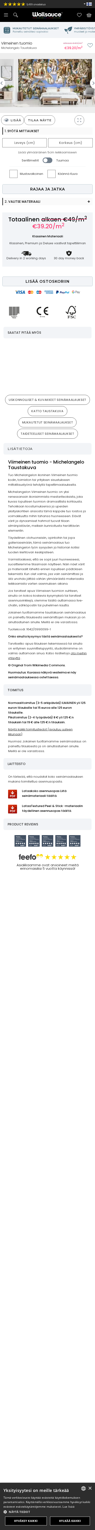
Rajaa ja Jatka (47, 189)
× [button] (90, 1488)
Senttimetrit (30, 160)
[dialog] (47, 1506)
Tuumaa (62, 160)
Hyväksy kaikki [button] (26, 1521)
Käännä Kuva (67, 174)
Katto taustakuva (47, 411)
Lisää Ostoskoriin (48, 281)
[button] (47, 1512)
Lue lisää (68, 1507)
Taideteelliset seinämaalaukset (47, 434)
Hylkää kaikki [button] (70, 1521)
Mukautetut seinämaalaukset (47, 422)
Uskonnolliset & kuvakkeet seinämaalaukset (47, 400)
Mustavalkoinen (31, 174)
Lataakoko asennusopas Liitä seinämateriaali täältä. (44, 793)
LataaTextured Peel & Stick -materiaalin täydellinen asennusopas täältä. (52, 808)
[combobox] (83, 1488)
